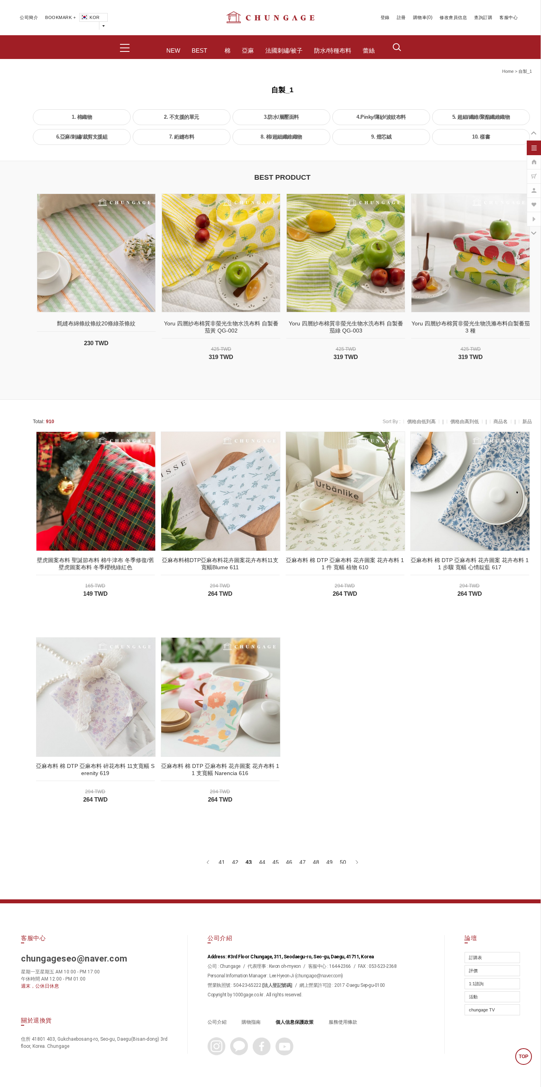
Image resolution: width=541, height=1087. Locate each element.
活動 (473, 996)
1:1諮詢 (476, 983)
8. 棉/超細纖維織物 (281, 137)
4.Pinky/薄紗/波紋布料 (381, 117)
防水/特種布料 (332, 51)
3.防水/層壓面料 (281, 117)
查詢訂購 (483, 17)
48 (316, 862)
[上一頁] (208, 862)
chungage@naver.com (318, 976)
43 (249, 862)
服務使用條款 (343, 1022)
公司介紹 (217, 1022)
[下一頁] (356, 862)
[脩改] (534, 186)
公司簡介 (29, 17)
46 (289, 862)
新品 (527, 421)
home (508, 71)
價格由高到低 (464, 421)
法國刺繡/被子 (284, 51)
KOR (95, 17)
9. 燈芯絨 (381, 137)
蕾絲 (369, 51)
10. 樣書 (481, 137)
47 (302, 862)
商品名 (500, 421)
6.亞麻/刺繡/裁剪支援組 (82, 137)
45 (275, 862)
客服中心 (508, 17)
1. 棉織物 (82, 117)
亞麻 (248, 51)
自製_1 (525, 71)
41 (222, 862)
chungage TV (482, 1009)
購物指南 (251, 1022)
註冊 (401, 17)
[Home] (534, 158)
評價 (473, 970)
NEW (173, 51)
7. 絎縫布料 (181, 137)
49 (329, 862)
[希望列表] (534, 200)
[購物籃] (534, 172)
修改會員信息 (453, 17)
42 (235, 862)
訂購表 (475, 957)
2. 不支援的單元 (181, 117)
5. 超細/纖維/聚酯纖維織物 (481, 117)
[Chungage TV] (534, 215)
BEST (199, 51)
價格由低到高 (421, 421)
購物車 (420, 17)
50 (343, 862)
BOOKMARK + (60, 17)
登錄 (385, 17)
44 (262, 862)
